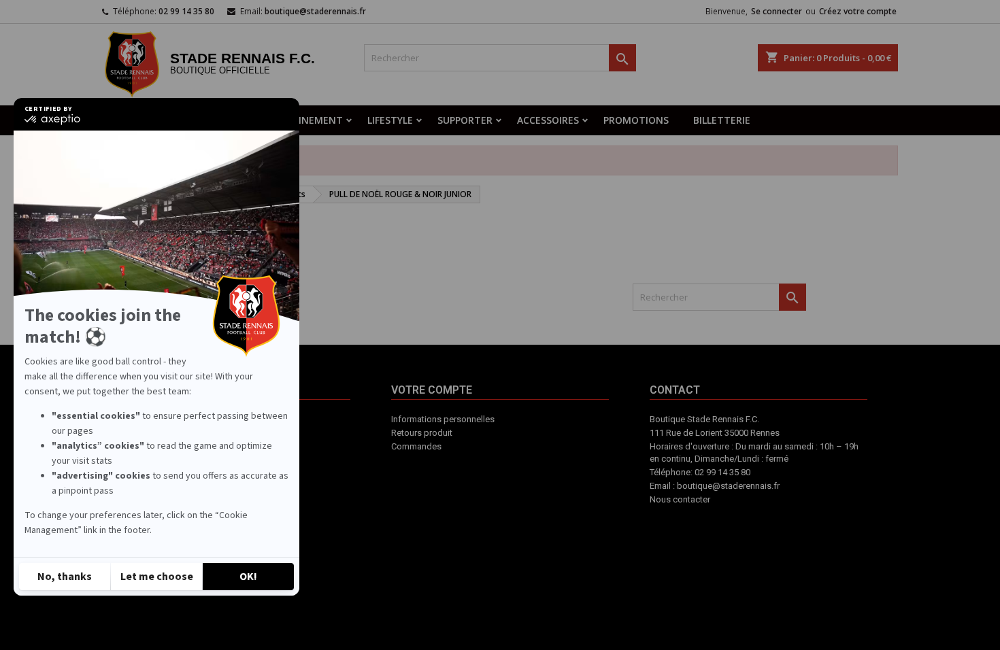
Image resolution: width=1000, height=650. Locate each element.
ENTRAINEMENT (305, 120)
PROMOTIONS (636, 120)
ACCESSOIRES (548, 120)
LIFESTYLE (390, 120)
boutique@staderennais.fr (315, 11)
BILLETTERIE (721, 120)
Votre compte (482, 479)
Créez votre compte (858, 11)
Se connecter (776, 11)
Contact (540, 472)
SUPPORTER (465, 120)
